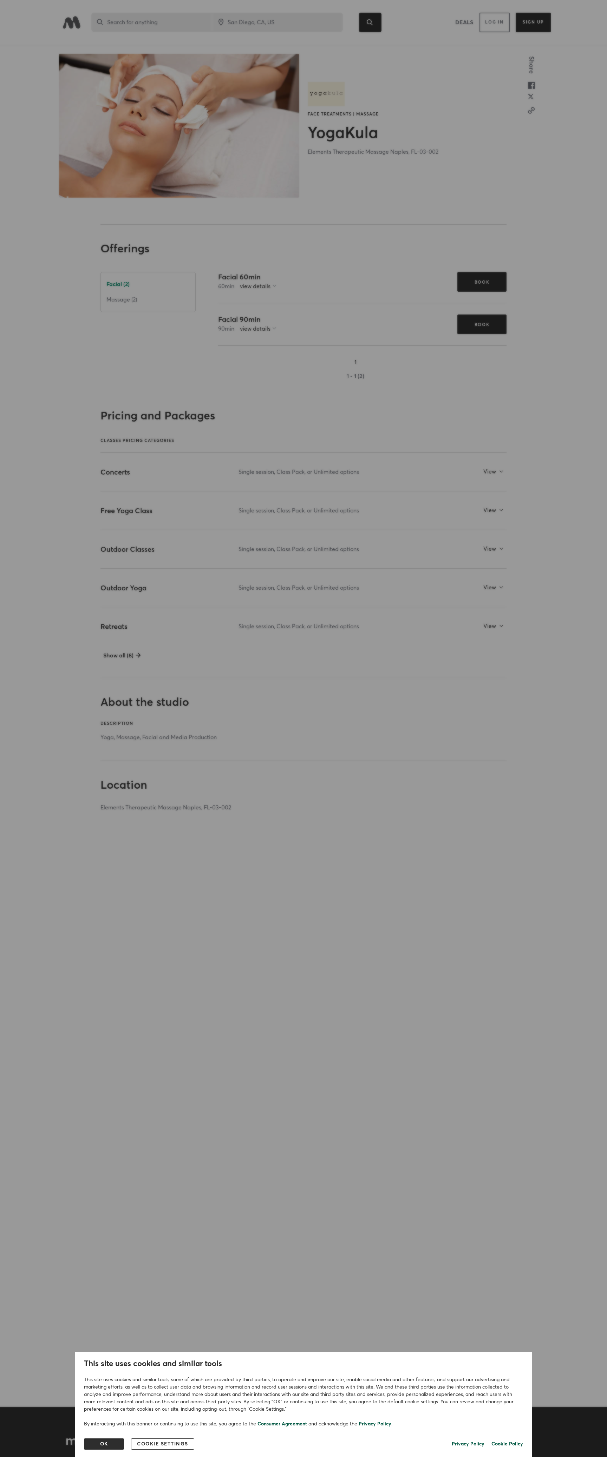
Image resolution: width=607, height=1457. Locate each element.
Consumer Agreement (282, 1424)
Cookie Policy (507, 1444)
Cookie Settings (162, 1444)
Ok (104, 1444)
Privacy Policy (375, 1424)
